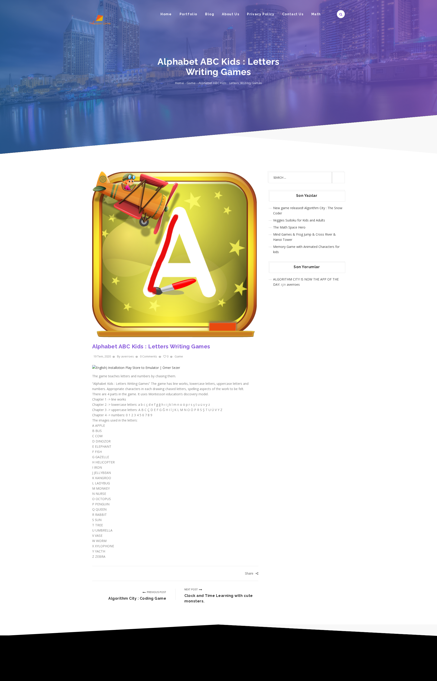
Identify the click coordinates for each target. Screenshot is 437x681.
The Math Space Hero (289, 227)
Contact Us (293, 14)
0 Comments (148, 356)
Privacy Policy (260, 14)
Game (191, 83)
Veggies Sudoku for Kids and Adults (299, 220)
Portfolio (188, 14)
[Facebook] (231, 573)
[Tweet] (237, 573)
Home (166, 14)
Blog (209, 14)
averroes (293, 284)
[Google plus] (245, 573)
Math (316, 14)
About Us (230, 14)
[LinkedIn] (251, 573)
